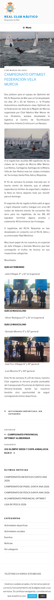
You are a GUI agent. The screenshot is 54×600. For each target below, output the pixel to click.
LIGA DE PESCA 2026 (15, 504)
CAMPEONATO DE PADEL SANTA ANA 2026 (26, 486)
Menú (28, 27)
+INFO (42, 596)
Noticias (8, 543)
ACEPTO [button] (32, 596)
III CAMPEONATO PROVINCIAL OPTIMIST (25, 498)
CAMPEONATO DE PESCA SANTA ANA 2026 (27, 492)
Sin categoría (11, 549)
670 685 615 (34, 574)
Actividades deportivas (22, 411)
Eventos (8, 537)
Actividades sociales (14, 531)
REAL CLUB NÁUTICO (21, 16)
